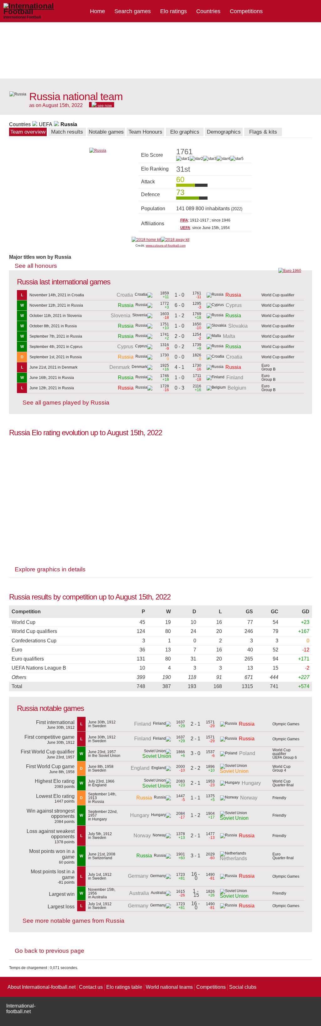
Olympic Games (285, 724)
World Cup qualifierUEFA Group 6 (284, 754)
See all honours (36, 266)
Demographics (224, 132)
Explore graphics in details (50, 569)
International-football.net (20, 1008)
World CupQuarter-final (283, 783)
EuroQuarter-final (283, 856)
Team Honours (145, 132)
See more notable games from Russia (73, 920)
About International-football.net (42, 987)
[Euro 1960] (289, 270)
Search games (132, 11)
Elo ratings (173, 11)
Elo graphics (184, 132)
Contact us (91, 987)
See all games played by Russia (66, 402)
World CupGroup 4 (281, 768)
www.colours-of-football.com (166, 245)
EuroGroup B (268, 367)
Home (97, 11)
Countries (208, 11)
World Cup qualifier (277, 295)
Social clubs (242, 987)
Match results (67, 132)
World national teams (169, 987)
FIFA (184, 220)
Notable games (106, 132)
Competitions (246, 11)
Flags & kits (263, 132)
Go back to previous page (49, 950)
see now (104, 105)
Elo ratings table (124, 987)
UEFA (45, 124)
